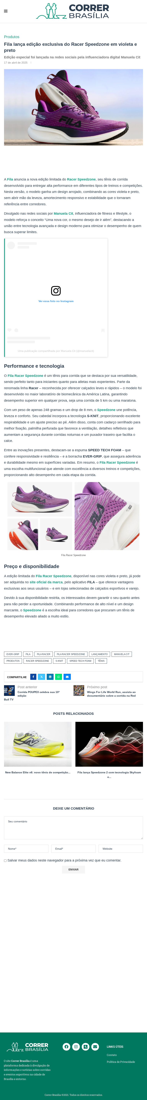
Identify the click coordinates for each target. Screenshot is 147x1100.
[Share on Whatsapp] (58, 677)
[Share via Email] (67, 677)
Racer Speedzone (81, 179)
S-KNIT (59, 661)
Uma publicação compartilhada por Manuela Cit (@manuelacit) (56, 350)
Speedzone (106, 410)
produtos (13, 661)
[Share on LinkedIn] (50, 677)
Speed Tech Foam (80, 661)
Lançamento (99, 654)
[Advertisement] (71, 162)
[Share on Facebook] (33, 677)
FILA (28, 654)
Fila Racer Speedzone (25, 376)
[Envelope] (95, 1047)
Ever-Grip (13, 654)
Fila (10, 179)
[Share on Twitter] (41, 677)
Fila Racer (43, 654)
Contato (112, 1055)
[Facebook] (66, 1047)
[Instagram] (76, 1047)
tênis (101, 661)
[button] (73, 786)
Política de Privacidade (121, 1062)
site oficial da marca (46, 582)
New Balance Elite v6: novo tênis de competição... (37, 772)
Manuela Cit (63, 213)
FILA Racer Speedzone (71, 654)
